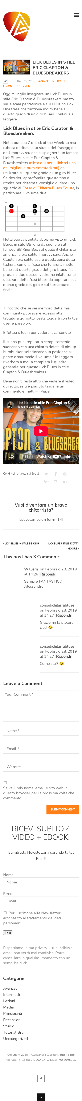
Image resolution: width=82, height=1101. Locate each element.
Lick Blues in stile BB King (22, 543)
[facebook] (41, 1078)
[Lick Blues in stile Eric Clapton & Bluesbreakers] (16, 67)
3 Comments (25, 86)
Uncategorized (15, 1038)
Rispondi (47, 574)
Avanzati (44, 81)
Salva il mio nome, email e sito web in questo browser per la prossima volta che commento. (38, 793)
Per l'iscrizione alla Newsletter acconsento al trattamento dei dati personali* (32, 918)
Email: (8, 893)
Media (8, 1007)
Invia (8, 932)
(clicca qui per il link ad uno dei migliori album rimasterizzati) (39, 165)
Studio (8, 1026)
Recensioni (12, 1019)
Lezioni (8, 86)
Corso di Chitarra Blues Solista (48, 187)
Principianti (12, 1013)
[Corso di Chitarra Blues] (16, 39)
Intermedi (58, 81)
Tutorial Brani (14, 1032)
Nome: (8, 874)
